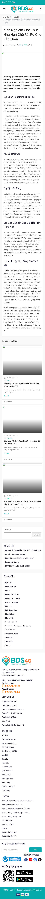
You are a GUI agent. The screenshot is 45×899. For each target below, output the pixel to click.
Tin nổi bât (9, 642)
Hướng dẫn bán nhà (12, 594)
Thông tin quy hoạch (9, 705)
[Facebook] (26, 859)
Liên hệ (4, 828)
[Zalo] (35, 859)
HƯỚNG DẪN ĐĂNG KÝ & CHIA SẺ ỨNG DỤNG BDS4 (23, 550)
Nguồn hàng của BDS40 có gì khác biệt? (19, 558)
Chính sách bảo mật (9, 739)
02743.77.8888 (12, 692)
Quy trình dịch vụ (8, 747)
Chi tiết (6, 396)
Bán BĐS (8, 583)
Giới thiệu (5, 735)
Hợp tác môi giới (7, 824)
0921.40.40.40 (12, 686)
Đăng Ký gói (6, 721)
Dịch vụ (7, 591)
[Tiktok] (40, 859)
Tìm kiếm (7, 530)
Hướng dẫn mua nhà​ (9, 832)
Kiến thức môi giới (11, 602)
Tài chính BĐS (10, 630)
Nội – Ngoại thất (11, 610)
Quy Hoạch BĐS (11, 622)
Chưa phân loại (10, 587)
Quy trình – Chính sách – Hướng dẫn (18, 626)
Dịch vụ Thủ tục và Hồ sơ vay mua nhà (15, 813)
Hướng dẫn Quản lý (12, 562)
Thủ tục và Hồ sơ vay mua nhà (12, 709)
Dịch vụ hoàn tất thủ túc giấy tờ (13, 725)
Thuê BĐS (15, 17)
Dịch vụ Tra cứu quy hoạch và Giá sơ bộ (16, 809)
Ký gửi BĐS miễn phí (9, 701)
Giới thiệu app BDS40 (9, 751)
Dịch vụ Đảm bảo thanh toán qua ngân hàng (17, 801)
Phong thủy (9, 618)
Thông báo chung (11, 634)
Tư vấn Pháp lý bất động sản (12, 713)
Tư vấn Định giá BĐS (9, 717)
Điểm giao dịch (7, 820)
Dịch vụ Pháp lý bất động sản (12, 805)
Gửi (35, 850)
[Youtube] (30, 859)
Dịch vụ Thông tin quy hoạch (12, 816)
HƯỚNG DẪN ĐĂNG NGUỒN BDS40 (17, 566)
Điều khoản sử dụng (9, 743)
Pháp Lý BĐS (9, 614)
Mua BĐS (8, 606)
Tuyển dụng (6, 790)
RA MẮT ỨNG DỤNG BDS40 (15, 554)
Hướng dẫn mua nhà (12, 598)
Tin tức (7, 645)
